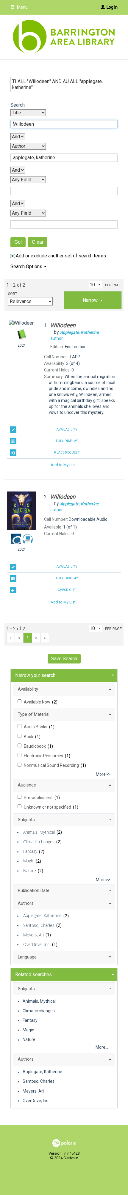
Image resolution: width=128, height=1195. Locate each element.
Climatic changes (38, 841)
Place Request (67, 452)
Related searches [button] (33, 974)
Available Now (37, 702)
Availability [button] (28, 689)
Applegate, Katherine (42, 915)
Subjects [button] (26, 819)
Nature (29, 870)
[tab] (93, 300)
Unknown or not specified (48, 807)
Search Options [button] (26, 266)
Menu (22, 7)
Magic (28, 861)
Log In (112, 7)
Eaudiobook (35, 746)
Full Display (67, 441)
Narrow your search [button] (35, 675)
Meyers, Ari (33, 935)
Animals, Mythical (39, 832)
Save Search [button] (64, 658)
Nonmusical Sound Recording (52, 765)
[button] (93, 300)
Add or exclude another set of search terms (60, 256)
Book (29, 736)
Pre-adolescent (39, 797)
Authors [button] (26, 903)
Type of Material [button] (33, 714)
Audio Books (36, 726)
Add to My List (63, 465)
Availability (67, 429)
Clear (37, 242)
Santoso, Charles (38, 925)
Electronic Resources (44, 755)
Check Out (67, 590)
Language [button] (27, 957)
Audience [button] (27, 785)
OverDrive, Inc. (36, 944)
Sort (12, 294)
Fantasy (30, 851)
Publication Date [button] (33, 890)
